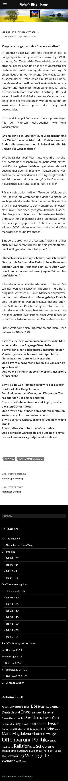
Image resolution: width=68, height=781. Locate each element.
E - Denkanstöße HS (27, 32)
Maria (57, 729)
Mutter (37, 733)
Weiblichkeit (11, 761)
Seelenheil (24, 750)
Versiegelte (37, 755)
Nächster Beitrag (12, 489)
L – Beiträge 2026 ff (13, 682)
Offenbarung (17, 739)
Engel (26, 711)
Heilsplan (6, 724)
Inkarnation (37, 723)
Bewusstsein (17, 706)
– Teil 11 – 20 (11, 604)
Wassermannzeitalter (31, 459)
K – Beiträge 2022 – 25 (14, 676)
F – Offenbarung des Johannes (19, 643)
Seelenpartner (39, 750)
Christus (54, 706)
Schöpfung (45, 746)
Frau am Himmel (9, 718)
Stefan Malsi (28, 36)
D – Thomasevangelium (15, 584)
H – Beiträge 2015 (12, 656)
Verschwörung (13, 756)
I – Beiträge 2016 (11, 663)
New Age (9, 459)
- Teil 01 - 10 (8, 32)
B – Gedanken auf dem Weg (17, 545)
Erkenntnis (37, 712)
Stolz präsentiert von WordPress (17, 776)
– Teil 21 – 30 (11, 610)
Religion (22, 746)
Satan (33, 747)
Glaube (39, 718)
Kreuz (36, 729)
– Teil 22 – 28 (11, 577)
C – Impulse (8, 551)
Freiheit (21, 717)
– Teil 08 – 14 (11, 564)
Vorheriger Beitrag (14, 476)
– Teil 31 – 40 (11, 617)
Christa (44, 706)
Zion (24, 761)
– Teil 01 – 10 (11, 597)
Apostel (5, 706)
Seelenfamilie (10, 750)
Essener (49, 712)
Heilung (15, 723)
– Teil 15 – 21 (11, 571)
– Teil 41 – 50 (11, 623)
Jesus (52, 723)
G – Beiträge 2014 (12, 649)
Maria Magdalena (16, 733)
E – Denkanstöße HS (13, 590)
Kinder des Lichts (24, 729)
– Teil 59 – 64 (11, 636)
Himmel (24, 724)
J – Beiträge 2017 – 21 (14, 669)
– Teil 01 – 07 (11, 558)
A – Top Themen (11, 538)
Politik (39, 739)
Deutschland (11, 712)
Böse (35, 706)
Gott (55, 718)
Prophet (51, 740)
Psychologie (7, 747)
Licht (42, 729)
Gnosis (47, 717)
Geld (30, 717)
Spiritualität (55, 750)
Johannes (8, 729)
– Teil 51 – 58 (11, 630)
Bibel (27, 706)
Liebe (50, 728)
